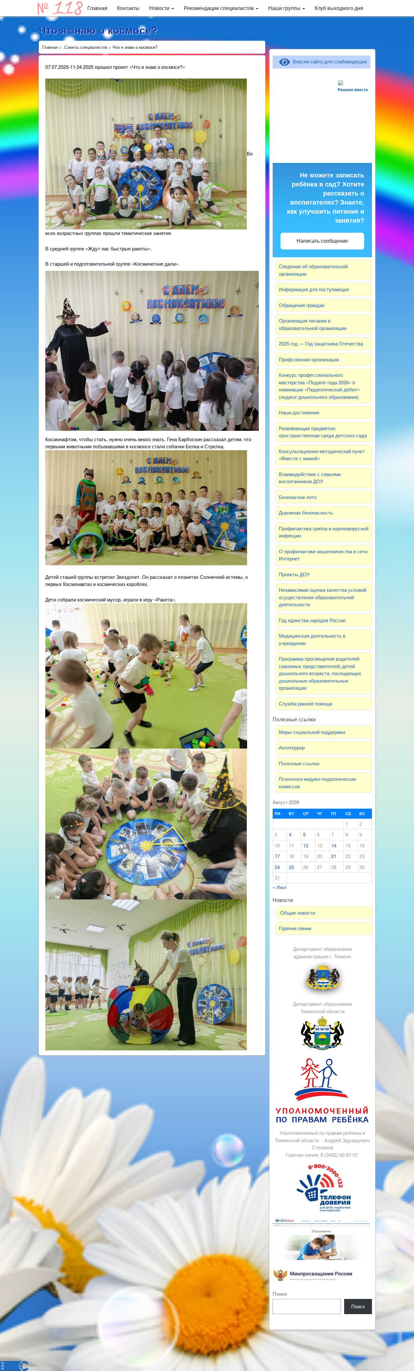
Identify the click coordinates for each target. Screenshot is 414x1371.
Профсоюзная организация (309, 359)
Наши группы (285, 8)
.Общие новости (297, 912)
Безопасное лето (298, 497)
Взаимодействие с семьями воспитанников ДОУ (310, 478)
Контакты (128, 8)
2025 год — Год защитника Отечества (321, 343)
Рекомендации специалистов (219, 8)
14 (333, 845)
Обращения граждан (301, 305)
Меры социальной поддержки (312, 731)
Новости (160, 8)
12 (305, 845)
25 (291, 867)
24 (277, 867)
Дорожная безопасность (306, 512)
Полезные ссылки (299, 763)
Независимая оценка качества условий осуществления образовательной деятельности (322, 597)
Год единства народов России (312, 620)
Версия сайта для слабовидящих (328, 61)
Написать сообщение (322, 241)
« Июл (280, 887)
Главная (97, 8)
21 (333, 856)
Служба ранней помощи (305, 703)
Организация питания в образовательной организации (312, 324)
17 (277, 856)
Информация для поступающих (314, 289)
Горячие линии (295, 928)
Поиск (280, 1293)
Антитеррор (292, 747)
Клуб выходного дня (339, 8)
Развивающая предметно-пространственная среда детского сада (323, 432)
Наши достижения (299, 412)
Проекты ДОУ (294, 574)
